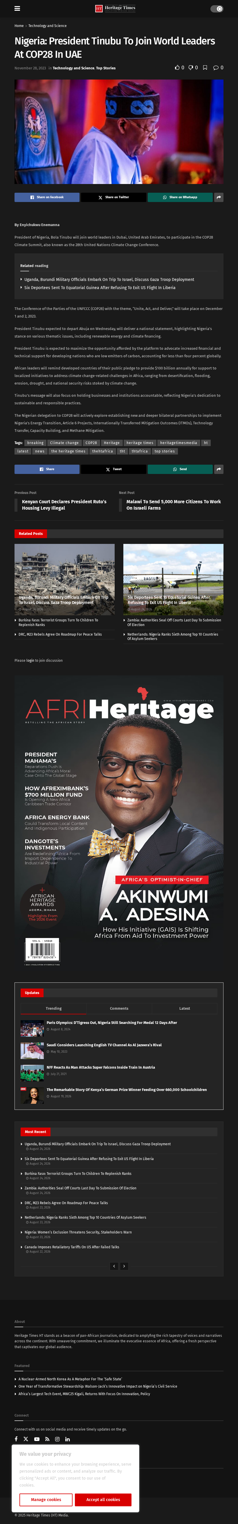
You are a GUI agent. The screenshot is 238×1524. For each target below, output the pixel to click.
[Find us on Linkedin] (67, 1440)
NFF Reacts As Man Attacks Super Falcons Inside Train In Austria (101, 1067)
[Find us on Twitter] (25, 1439)
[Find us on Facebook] (16, 1440)
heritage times (140, 443)
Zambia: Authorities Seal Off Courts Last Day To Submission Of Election (80, 1188)
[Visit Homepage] (115, 9)
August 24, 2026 (32, 609)
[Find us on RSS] (47, 1440)
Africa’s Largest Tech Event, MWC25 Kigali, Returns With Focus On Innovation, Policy (84, 1394)
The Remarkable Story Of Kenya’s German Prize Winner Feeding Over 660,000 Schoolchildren (127, 1089)
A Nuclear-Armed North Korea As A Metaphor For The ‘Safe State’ (70, 1379)
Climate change (64, 443)
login (30, 661)
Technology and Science (47, 26)
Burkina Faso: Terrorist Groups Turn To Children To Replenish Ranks (78, 1174)
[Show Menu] (17, 8)
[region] (75, 1478)
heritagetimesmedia (178, 443)
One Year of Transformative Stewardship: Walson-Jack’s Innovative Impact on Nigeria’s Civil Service (98, 1386)
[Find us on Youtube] (36, 1440)
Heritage (112, 443)
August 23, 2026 (39, 1207)
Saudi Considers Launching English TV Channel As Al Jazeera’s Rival (104, 1045)
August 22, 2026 (39, 1252)
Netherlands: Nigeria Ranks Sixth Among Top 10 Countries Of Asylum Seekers (85, 1217)
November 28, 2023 (30, 68)
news (40, 451)
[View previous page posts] (114, 1266)
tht (122, 451)
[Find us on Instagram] (57, 1440)
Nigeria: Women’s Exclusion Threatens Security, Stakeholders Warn (78, 1232)
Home (19, 26)
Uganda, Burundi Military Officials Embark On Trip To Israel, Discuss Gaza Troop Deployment (109, 279)
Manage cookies (46, 1499)
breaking (35, 443)
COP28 (91, 443)
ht (206, 443)
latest (22, 451)
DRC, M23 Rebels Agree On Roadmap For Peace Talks (60, 634)
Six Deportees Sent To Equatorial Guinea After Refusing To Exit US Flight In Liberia (100, 287)
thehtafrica (102, 451)
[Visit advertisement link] (119, 823)
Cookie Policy (48, 1485)
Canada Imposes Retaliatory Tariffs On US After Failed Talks (72, 1247)
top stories (165, 451)
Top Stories (106, 68)
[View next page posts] (124, 1266)
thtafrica (140, 451)
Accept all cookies (103, 1499)
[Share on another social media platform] (218, 197)
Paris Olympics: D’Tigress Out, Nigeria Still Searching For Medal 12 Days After (112, 1022)
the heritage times (68, 451)
